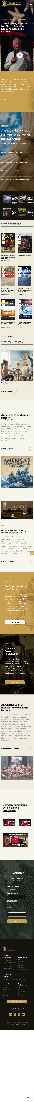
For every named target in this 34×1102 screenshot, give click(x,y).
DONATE (15, 682)
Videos (20, 965)
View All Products (7, 336)
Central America (23, 994)
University (21, 967)
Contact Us (22, 961)
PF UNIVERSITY (15, 622)
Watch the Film (7, 561)
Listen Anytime (7, 449)
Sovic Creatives (21, 1024)
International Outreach (10, 749)
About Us (5, 99)
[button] (2, 241)
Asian (20, 989)
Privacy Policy (23, 969)
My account (6, 989)
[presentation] (27, 384)
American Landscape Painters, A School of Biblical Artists (15, 134)
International (22, 985)
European (21, 991)
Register (5, 988)
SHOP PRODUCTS (17, 1001)
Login (4, 985)
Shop (4, 991)
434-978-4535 (7, 968)
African (20, 988)
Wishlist (5, 996)
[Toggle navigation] (31, 4)
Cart (4, 994)
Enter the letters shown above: (15, 906)
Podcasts (21, 963)
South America (23, 996)
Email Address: (12, 893)
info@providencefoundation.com (14, 979)
